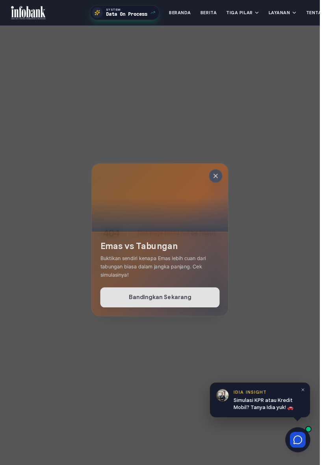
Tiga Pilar (239, 12)
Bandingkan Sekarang (160, 296)
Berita (208, 12)
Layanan (279, 12)
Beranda (180, 12)
